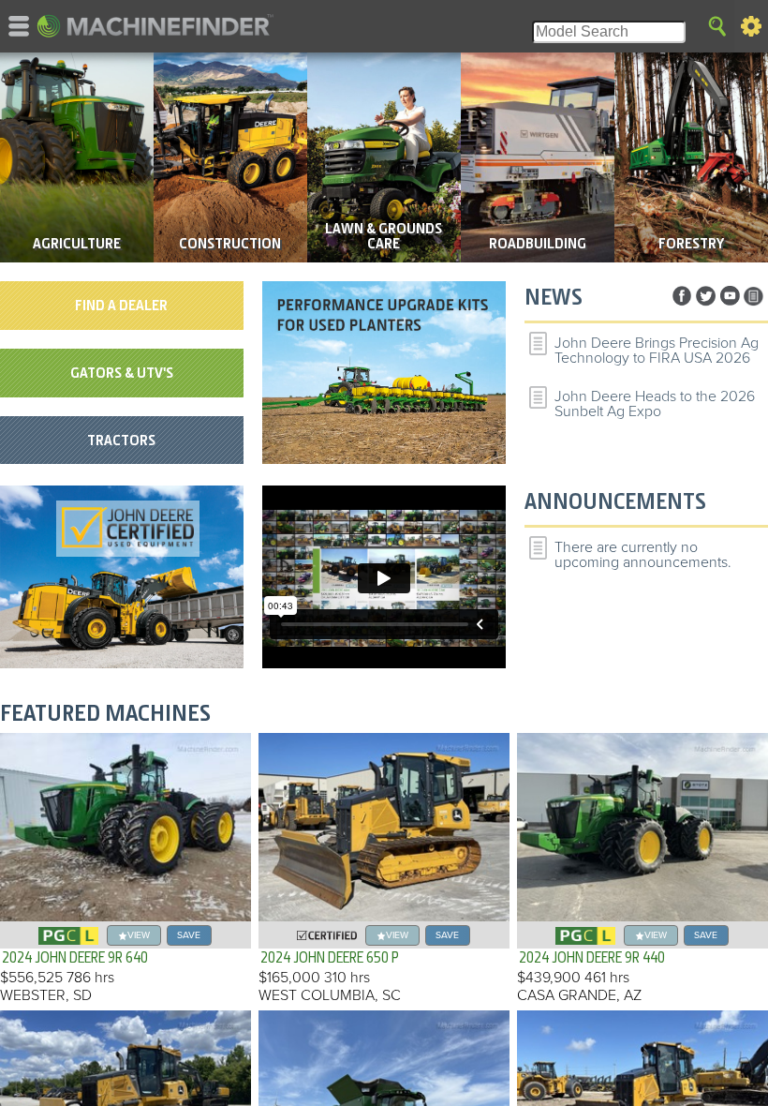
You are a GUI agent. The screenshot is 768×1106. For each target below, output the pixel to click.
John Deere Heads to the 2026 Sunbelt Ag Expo (654, 404)
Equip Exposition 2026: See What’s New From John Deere (651, 458)
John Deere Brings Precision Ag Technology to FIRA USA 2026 (656, 350)
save (188, 935)
